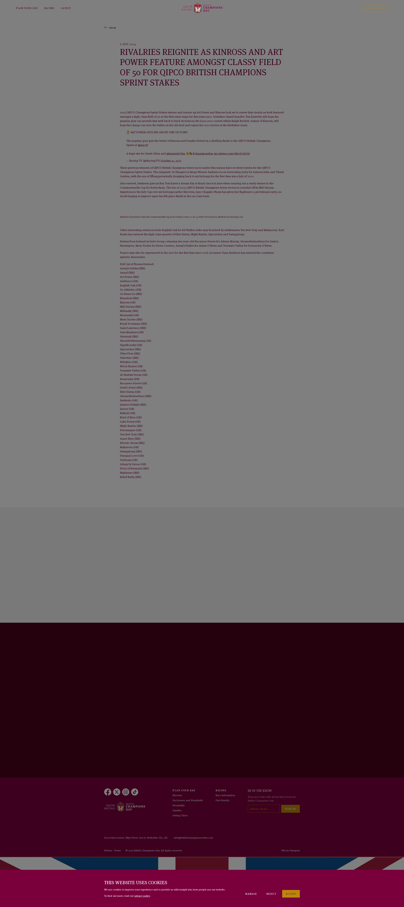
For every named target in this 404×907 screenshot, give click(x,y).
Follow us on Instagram (127, 717)
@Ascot (142, 145)
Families (177, 810)
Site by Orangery (290, 850)
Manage (251, 893)
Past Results (222, 800)
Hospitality (178, 805)
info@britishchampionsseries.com (193, 837)
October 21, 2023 (171, 160)
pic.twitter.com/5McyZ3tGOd (232, 153)
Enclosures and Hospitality (187, 800)
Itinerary (177, 795)
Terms (117, 850)
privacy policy (142, 896)
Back (113, 27)
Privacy (108, 850)
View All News (119, 546)
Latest (66, 8)
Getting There (180, 815)
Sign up (290, 808)
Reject (271, 893)
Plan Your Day (27, 8)
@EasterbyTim (175, 153)
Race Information (225, 795)
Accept (291, 893)
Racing (49, 8)
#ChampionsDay (203, 153)
